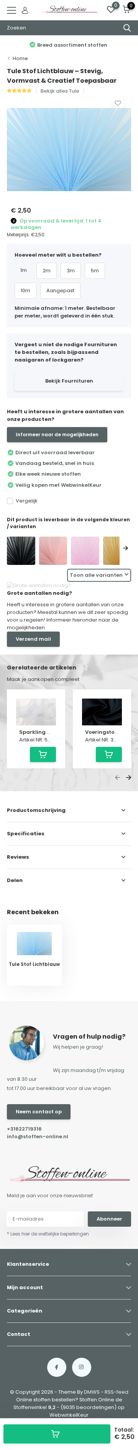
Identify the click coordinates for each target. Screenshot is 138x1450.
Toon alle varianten (96, 575)
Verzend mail (33, 639)
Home (20, 58)
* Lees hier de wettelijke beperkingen (48, 1234)
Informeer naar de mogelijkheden (57, 434)
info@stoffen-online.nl (37, 1136)
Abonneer (109, 1219)
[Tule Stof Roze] (85, 551)
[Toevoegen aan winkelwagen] (56, 1433)
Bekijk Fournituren (69, 381)
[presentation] (12, 549)
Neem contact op (39, 1111)
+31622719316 (24, 1129)
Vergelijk (27, 500)
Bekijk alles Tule (60, 91)
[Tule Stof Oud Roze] (53, 551)
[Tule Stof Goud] (117, 551)
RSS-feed (116, 1392)
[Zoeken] (127, 28)
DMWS (92, 1392)
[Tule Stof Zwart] (21, 551)
